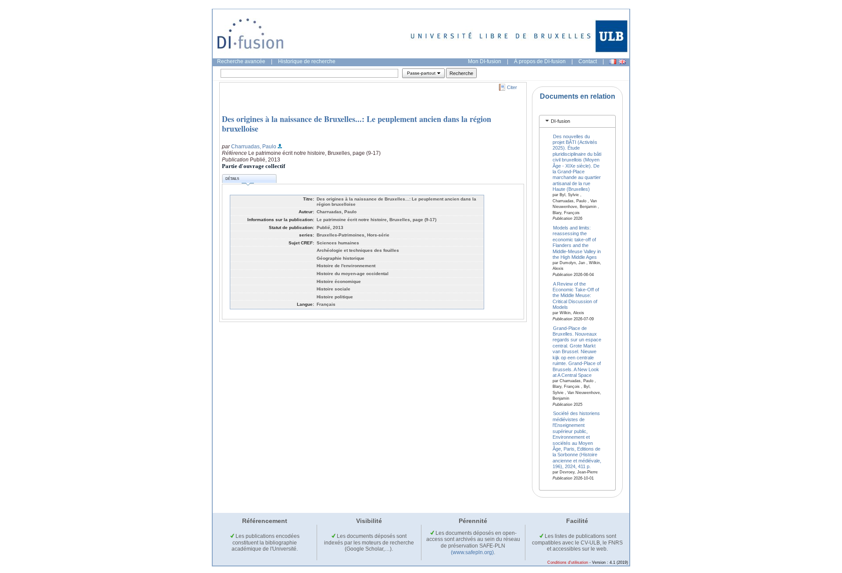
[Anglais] (622, 61)
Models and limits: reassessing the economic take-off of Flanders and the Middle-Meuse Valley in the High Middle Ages (577, 242)
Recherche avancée (241, 61)
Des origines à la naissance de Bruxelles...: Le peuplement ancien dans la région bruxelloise (356, 123)
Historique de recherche (306, 61)
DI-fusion (560, 121)
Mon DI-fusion (484, 61)
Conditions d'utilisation (567, 562)
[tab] (577, 121)
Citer (512, 87)
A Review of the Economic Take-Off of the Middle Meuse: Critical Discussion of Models (576, 295)
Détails (232, 179)
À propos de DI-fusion (540, 61)
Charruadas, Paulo (253, 146)
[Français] (612, 61)
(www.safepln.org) (472, 552)
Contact (587, 61)
